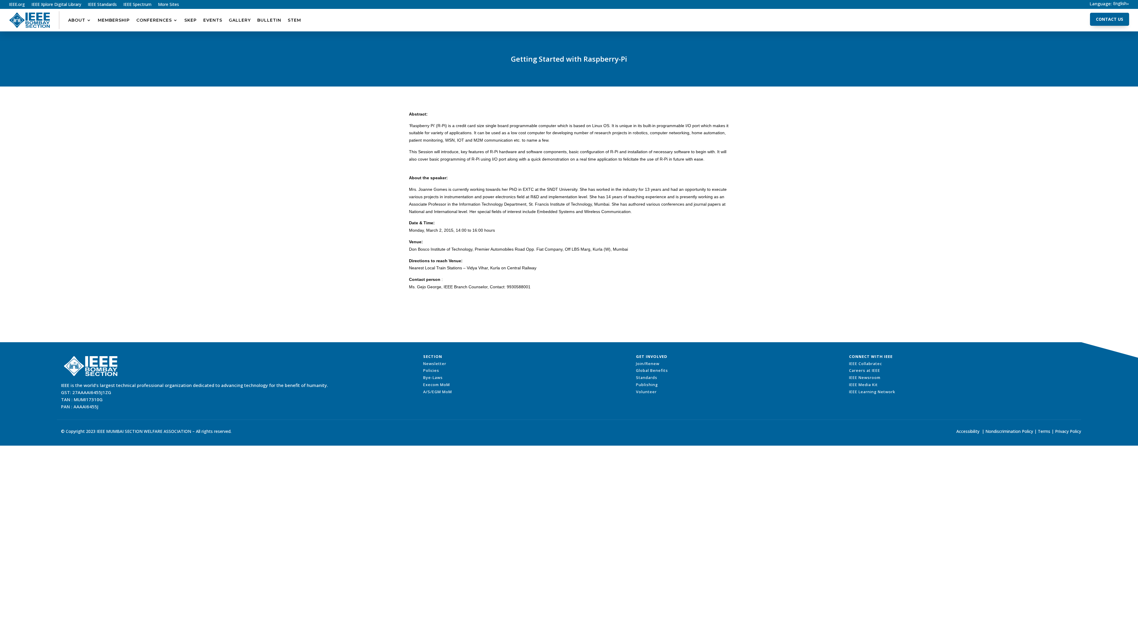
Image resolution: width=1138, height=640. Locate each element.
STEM (294, 20)
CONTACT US (1109, 19)
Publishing (647, 384)
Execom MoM (436, 384)
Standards (646, 377)
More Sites (168, 4)
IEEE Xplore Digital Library (56, 4)
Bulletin (269, 20)
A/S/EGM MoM (437, 391)
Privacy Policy (1068, 431)
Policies (431, 370)
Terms (1044, 431)
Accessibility (967, 431)
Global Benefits (652, 370)
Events (212, 20)
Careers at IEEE (864, 370)
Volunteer (646, 391)
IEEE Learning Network (872, 391)
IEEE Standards (102, 4)
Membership (114, 20)
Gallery (240, 20)
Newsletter (434, 363)
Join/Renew (647, 363)
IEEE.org (17, 4)
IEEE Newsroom (864, 377)
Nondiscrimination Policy (1009, 431)
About (76, 20)
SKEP (190, 20)
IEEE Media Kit (863, 384)
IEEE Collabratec (865, 363)
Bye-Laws (433, 377)
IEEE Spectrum (137, 4)
